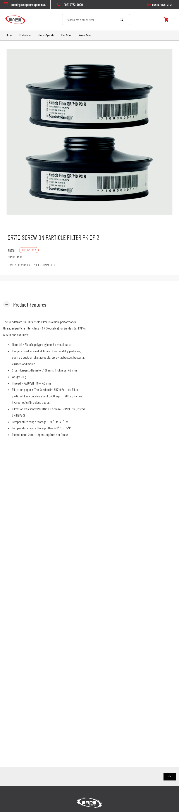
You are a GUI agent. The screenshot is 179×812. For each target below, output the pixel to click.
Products (24, 35)
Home (9, 35)
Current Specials (46, 35)
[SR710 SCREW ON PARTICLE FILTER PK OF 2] (89, 132)
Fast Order (66, 35)
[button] (24, 304)
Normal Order (85, 35)
